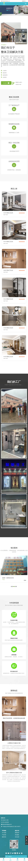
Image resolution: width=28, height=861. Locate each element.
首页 (3, 860)
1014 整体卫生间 (8, 241)
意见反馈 (17, 837)
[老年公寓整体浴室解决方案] (14, 760)
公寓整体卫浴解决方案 (14, 743)
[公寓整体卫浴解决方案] (14, 731)
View (25, 580)
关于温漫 (4, 832)
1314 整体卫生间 (8, 299)
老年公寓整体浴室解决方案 (14, 772)
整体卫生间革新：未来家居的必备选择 (14, 718)
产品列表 (4, 834)
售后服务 (17, 834)
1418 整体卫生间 (8, 356)
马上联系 (5, 83)
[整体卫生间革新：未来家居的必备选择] (14, 706)
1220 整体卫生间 (8, 270)
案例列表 (4, 837)
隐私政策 (17, 832)
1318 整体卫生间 (8, 328)
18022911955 (18, 84)
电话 (10, 860)
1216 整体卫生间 (8, 213)
